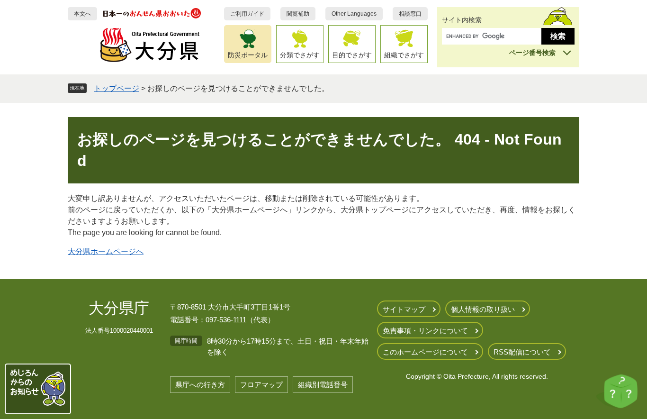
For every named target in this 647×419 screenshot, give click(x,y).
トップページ (116, 88)
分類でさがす (300, 55)
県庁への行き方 (200, 385)
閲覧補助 (298, 13)
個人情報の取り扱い (483, 309)
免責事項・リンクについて (425, 331)
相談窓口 (410, 13)
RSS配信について (522, 352)
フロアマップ (261, 385)
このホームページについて (425, 352)
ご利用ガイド (247, 13)
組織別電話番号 (323, 385)
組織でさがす (404, 55)
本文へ (82, 13)
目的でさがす (352, 55)
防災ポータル (248, 55)
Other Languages (354, 13)
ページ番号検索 (532, 52)
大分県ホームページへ (106, 251)
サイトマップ (404, 309)
